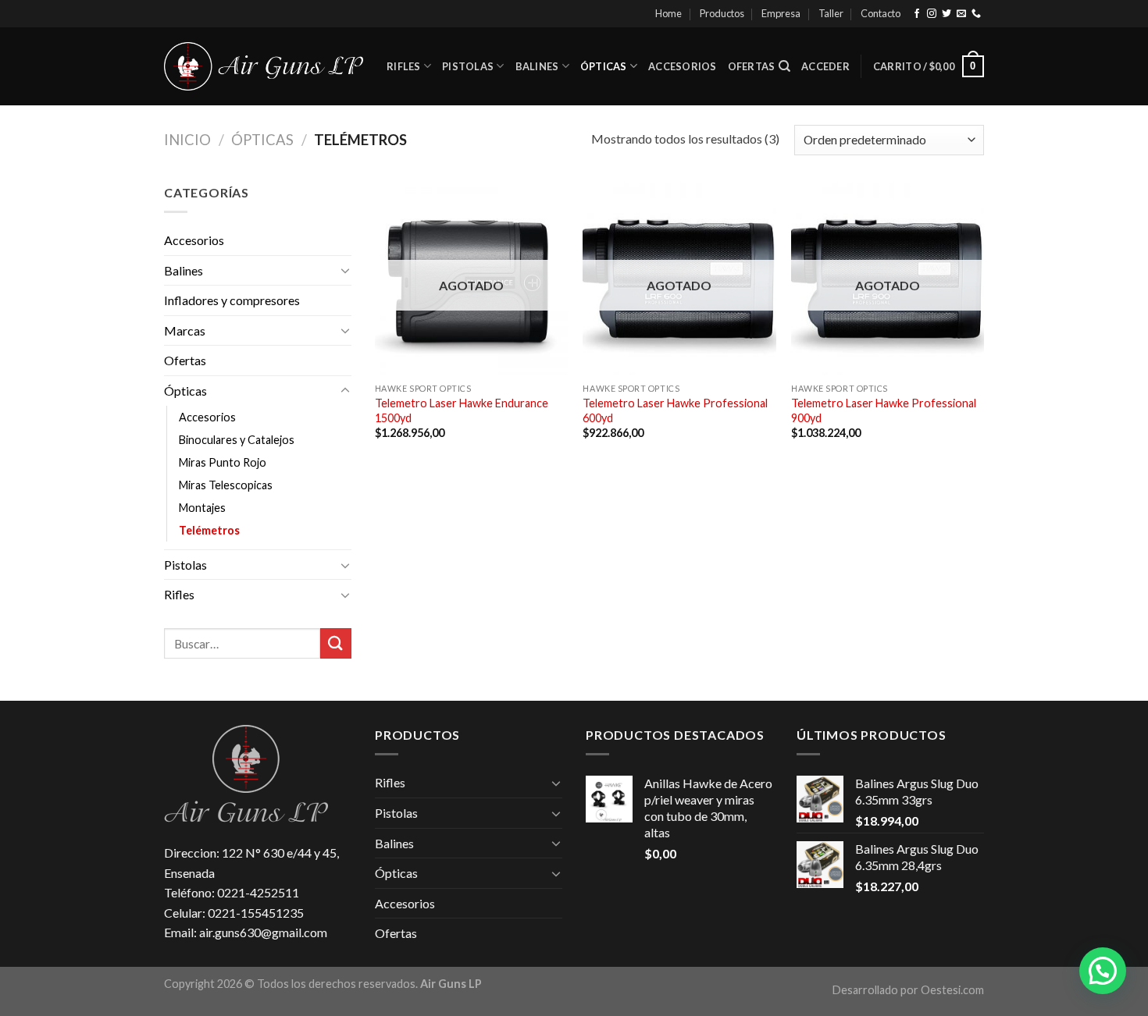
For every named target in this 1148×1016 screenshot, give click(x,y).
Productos (722, 13)
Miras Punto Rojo (222, 462)
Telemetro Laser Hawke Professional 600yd (675, 410)
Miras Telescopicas (226, 485)
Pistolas (468, 66)
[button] (1102, 970)
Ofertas (751, 66)
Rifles (404, 66)
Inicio (187, 139)
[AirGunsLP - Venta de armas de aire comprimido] (263, 66)
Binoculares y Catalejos (236, 439)
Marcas (184, 330)
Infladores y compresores (232, 300)
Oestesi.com (952, 989)
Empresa (780, 13)
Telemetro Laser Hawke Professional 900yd (883, 410)
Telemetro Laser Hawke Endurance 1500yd (461, 410)
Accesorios (682, 66)
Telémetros (209, 530)
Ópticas (603, 66)
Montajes (202, 507)
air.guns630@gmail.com (263, 932)
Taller (830, 13)
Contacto (880, 13)
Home (668, 13)
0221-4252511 (258, 892)
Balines (537, 66)
